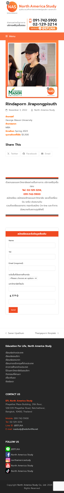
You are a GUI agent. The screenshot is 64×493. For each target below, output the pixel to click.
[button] (10, 36)
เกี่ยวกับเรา (11, 377)
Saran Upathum (15, 333)
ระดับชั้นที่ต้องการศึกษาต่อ (19, 274)
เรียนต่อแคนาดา (13, 360)
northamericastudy (20, 460)
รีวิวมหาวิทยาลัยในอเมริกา (18, 370)
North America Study (44, 110)
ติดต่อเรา (10, 381)
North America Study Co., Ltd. (31, 484)
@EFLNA (15, 449)
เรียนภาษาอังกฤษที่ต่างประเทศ (20, 363)
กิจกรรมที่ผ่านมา (13, 374)
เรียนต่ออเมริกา (13, 356)
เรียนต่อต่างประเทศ (14, 352)
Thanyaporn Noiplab (45, 333)
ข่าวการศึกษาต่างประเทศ (17, 367)
